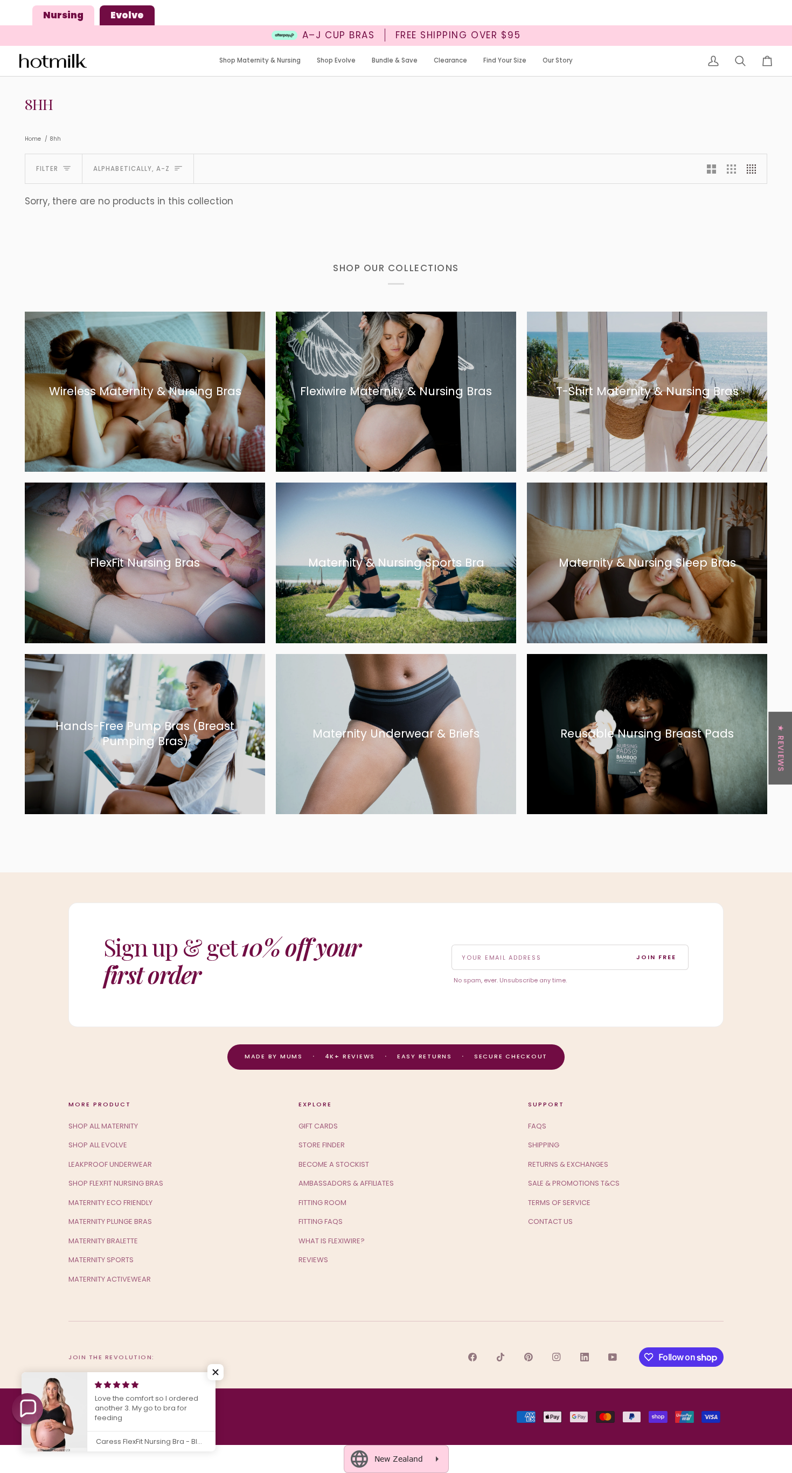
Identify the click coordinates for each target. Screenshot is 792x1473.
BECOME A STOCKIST (333, 1164)
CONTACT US (550, 1221)
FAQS (537, 1126)
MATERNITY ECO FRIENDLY (110, 1202)
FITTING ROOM (322, 1202)
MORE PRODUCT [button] (99, 1104)
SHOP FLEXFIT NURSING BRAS (115, 1183)
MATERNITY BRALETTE (103, 1241)
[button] (260, 61)
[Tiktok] (500, 1357)
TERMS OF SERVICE (559, 1202)
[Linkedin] (584, 1357)
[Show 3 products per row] (731, 168)
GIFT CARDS (318, 1126)
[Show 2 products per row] (711, 168)
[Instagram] (556, 1357)
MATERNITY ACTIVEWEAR (109, 1279)
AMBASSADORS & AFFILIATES (346, 1183)
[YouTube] (612, 1357)
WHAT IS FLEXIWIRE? (331, 1241)
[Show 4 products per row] (754, 168)
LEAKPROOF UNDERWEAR (110, 1164)
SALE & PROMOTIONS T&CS (574, 1183)
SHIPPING (543, 1145)
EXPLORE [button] (315, 1104)
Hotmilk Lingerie (110, 1417)
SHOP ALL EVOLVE (97, 1145)
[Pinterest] (528, 1357)
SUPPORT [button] (546, 1104)
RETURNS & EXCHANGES (568, 1164)
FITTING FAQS (320, 1221)
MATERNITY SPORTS (101, 1260)
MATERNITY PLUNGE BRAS (110, 1221)
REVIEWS (313, 1260)
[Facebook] (472, 1357)
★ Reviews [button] (780, 748)
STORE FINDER (321, 1145)
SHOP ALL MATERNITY (103, 1126)
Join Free (656, 957)
